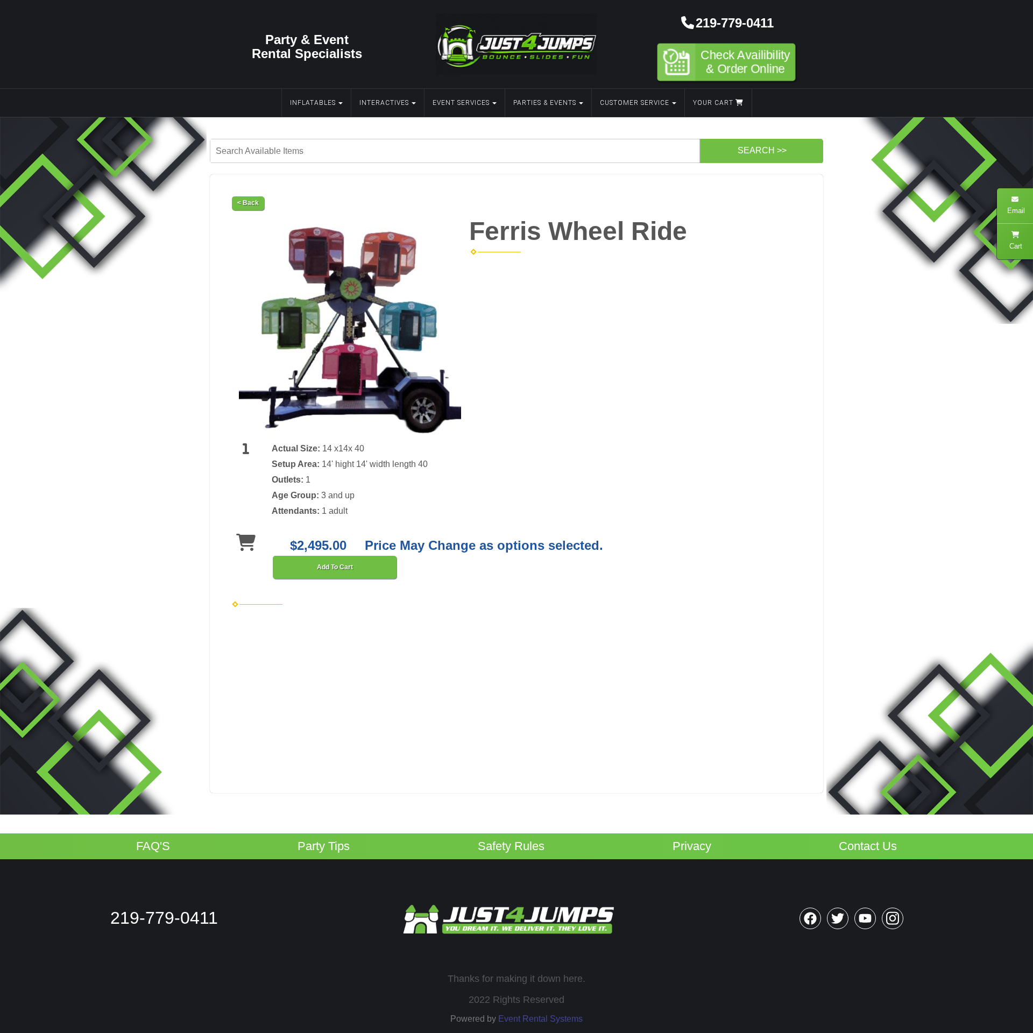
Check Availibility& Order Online (746, 62)
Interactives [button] (384, 103)
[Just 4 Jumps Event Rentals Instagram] (892, 918)
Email (1015, 211)
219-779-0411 (735, 23)
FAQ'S (153, 846)
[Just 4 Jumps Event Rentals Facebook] (810, 918)
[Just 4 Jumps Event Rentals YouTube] (865, 918)
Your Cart (714, 103)
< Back (248, 203)
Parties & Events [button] (544, 103)
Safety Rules (511, 846)
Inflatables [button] (313, 103)
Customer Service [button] (634, 103)
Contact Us (868, 846)
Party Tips (324, 846)
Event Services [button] (461, 103)
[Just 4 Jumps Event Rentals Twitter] (837, 918)
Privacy (692, 846)
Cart (1015, 246)
